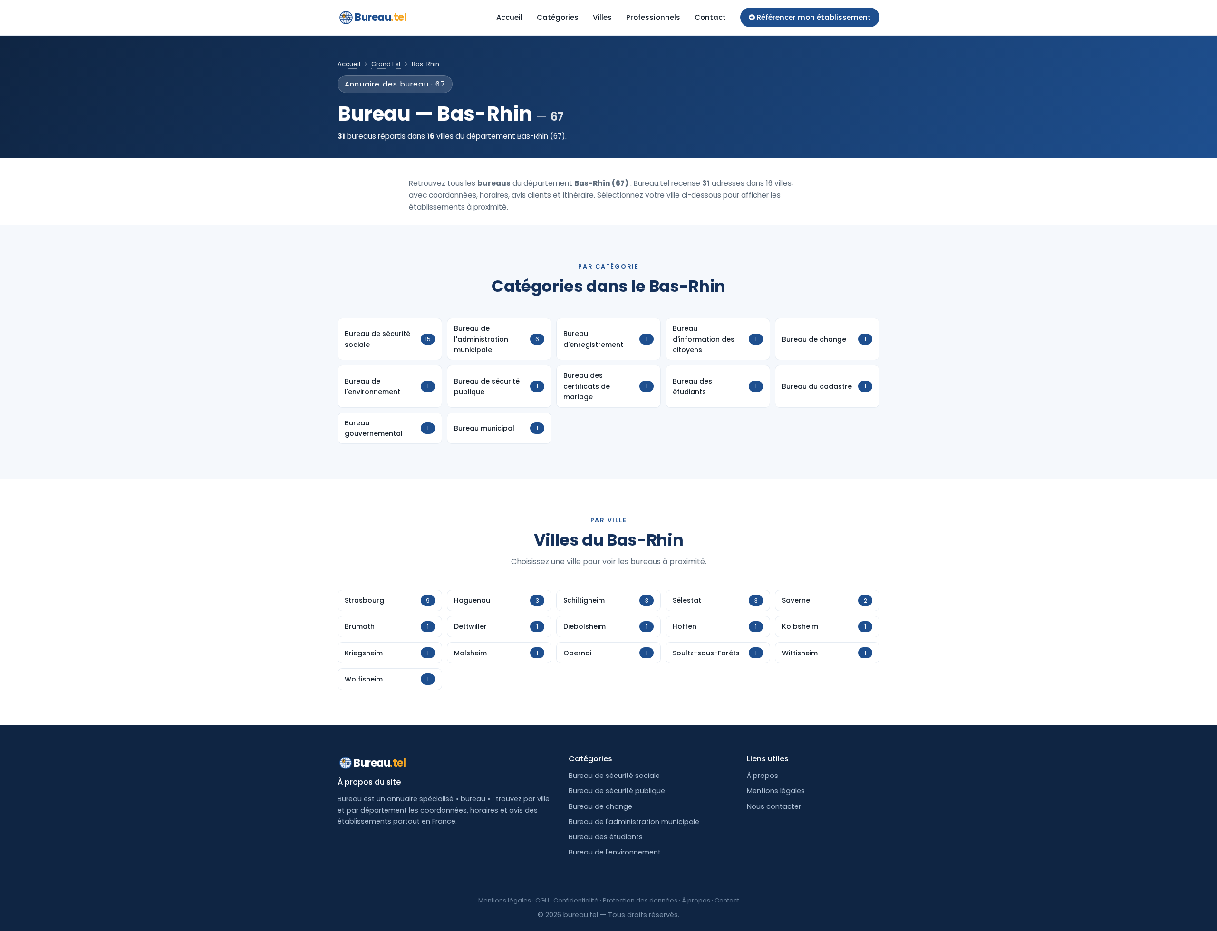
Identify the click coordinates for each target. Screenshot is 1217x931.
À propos (762, 775)
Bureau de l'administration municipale (634, 821)
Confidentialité (576, 900)
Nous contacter (774, 806)
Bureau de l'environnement (615, 852)
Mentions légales (776, 791)
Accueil (509, 17)
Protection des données (640, 900)
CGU (542, 900)
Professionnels (653, 17)
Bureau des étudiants (606, 837)
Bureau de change (600, 806)
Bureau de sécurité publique (617, 791)
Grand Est (386, 63)
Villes (602, 17)
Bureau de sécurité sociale (614, 775)
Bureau (381, 17)
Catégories (558, 17)
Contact (710, 17)
